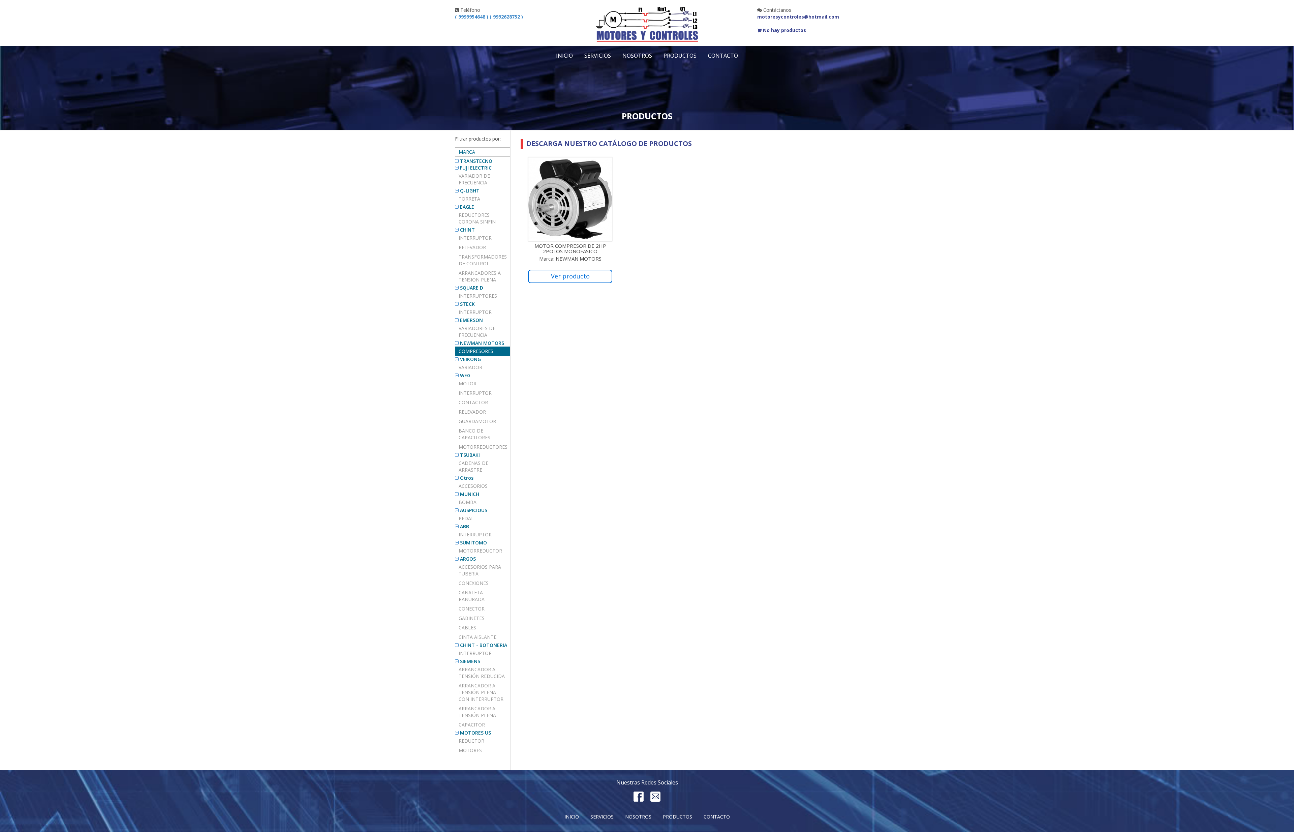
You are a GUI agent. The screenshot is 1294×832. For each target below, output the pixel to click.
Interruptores (478, 296)
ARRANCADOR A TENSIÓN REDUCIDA (482, 672)
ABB (464, 526)
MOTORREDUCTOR (480, 550)
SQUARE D (471, 288)
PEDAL (466, 518)
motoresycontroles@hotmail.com (798, 16)
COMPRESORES (476, 351)
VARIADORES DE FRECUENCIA (477, 331)
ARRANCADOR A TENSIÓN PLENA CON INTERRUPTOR (481, 692)
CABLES (467, 627)
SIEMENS (470, 661)
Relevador (472, 247)
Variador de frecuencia (474, 179)
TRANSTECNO (476, 161)
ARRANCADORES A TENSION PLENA (480, 276)
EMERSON (471, 320)
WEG (465, 375)
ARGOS (468, 559)
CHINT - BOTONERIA (483, 645)
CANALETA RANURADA (472, 595)
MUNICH (469, 494)
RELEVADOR (472, 412)
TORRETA (469, 199)
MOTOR (467, 383)
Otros (466, 478)
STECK (467, 304)
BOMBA (467, 502)
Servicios (597, 55)
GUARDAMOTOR (477, 421)
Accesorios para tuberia (480, 570)
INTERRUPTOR (475, 312)
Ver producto (570, 276)
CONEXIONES (474, 583)
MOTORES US (475, 733)
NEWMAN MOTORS (482, 343)
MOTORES (470, 750)
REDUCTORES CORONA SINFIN (477, 218)
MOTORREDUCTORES (483, 447)
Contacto (723, 55)
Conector (472, 608)
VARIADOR (470, 367)
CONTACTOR (473, 402)
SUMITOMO (473, 542)
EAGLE (467, 207)
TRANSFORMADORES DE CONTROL (483, 260)
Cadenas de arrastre (473, 466)
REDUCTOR (471, 741)
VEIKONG (470, 359)
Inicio (564, 55)
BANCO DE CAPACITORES (474, 434)
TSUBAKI (470, 455)
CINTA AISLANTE (477, 637)
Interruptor (475, 238)
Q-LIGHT (470, 190)
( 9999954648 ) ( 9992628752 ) (489, 16)
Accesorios (473, 486)
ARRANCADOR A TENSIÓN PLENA (477, 711)
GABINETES (472, 618)
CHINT (467, 230)
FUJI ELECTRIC (476, 168)
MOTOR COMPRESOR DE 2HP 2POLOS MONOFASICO (570, 248)
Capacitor (472, 724)
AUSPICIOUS (473, 510)
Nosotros (637, 55)
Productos (680, 55)
